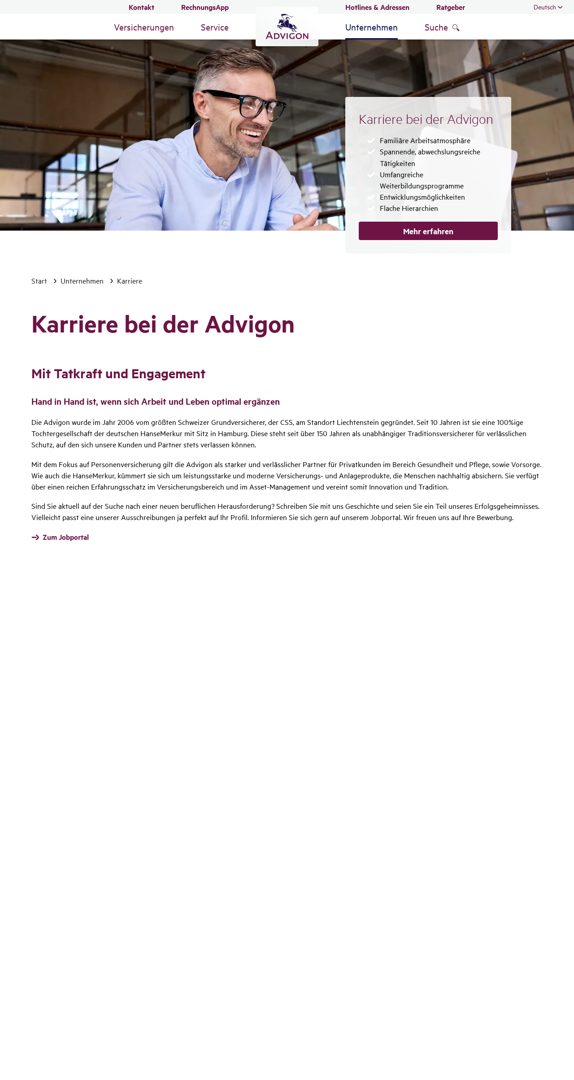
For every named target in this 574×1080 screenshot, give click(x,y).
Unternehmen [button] (371, 26)
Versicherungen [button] (144, 26)
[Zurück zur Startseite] (287, 26)
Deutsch (545, 6)
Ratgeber (450, 7)
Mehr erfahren (428, 231)
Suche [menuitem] (436, 26)
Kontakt (141, 7)
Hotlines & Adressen (377, 7)
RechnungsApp (205, 7)
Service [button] (215, 26)
